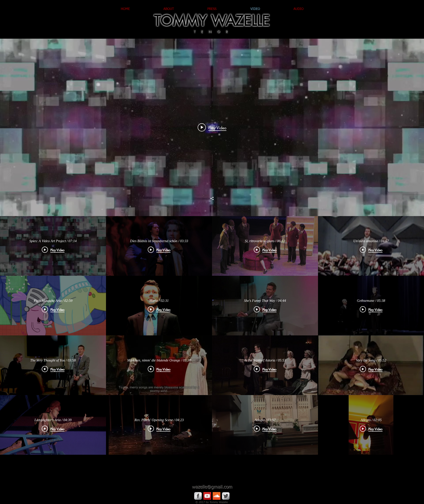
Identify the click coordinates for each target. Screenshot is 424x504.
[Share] (212, 198)
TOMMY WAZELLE (212, 20)
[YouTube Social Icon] (207, 496)
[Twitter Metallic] (226, 496)
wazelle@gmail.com (212, 487)
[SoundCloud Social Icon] (216, 496)
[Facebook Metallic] (198, 496)
